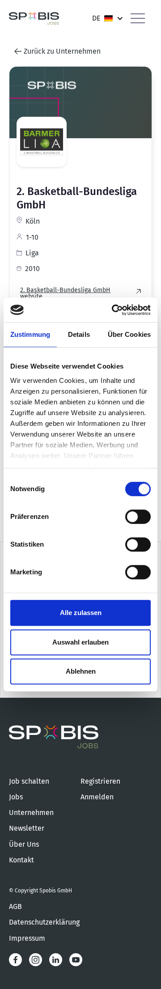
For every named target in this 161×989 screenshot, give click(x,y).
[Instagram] (35, 959)
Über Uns (24, 844)
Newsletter (26, 828)
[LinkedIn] (55, 959)
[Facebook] (15, 959)
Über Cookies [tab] (129, 334)
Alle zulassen (81, 612)
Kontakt (21, 860)
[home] (34, 18)
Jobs (16, 797)
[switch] (138, 516)
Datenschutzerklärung (44, 922)
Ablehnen (81, 671)
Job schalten (29, 781)
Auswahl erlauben (80, 642)
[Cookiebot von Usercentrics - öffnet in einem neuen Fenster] (113, 310)
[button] (108, 18)
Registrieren (100, 781)
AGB (15, 906)
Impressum (27, 938)
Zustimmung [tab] (30, 334)
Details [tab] (79, 334)
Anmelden (97, 797)
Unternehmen (31, 812)
